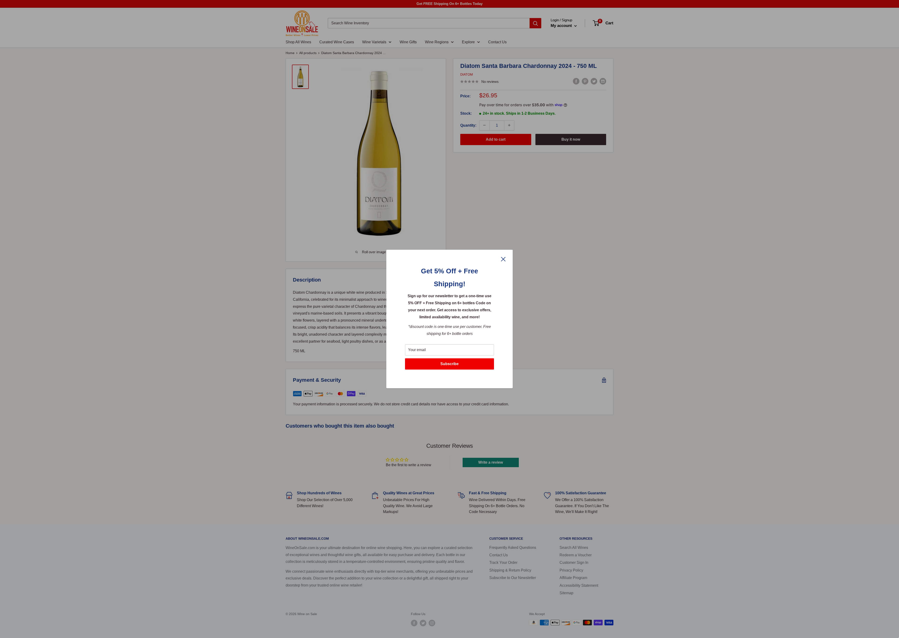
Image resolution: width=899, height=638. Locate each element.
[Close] (503, 258)
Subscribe (449, 364)
